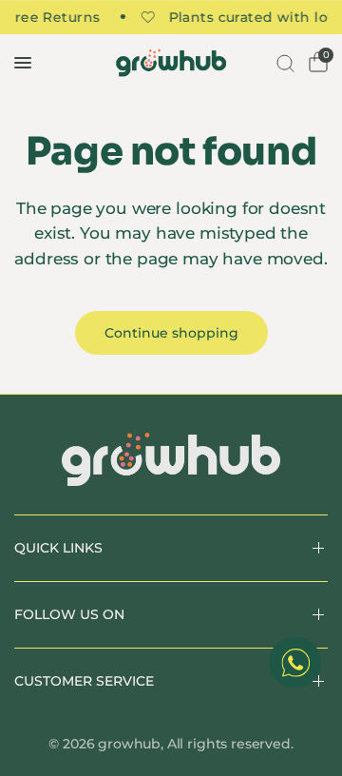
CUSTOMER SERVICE (84, 680)
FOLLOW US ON (69, 614)
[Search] (283, 62)
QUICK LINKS (58, 547)
